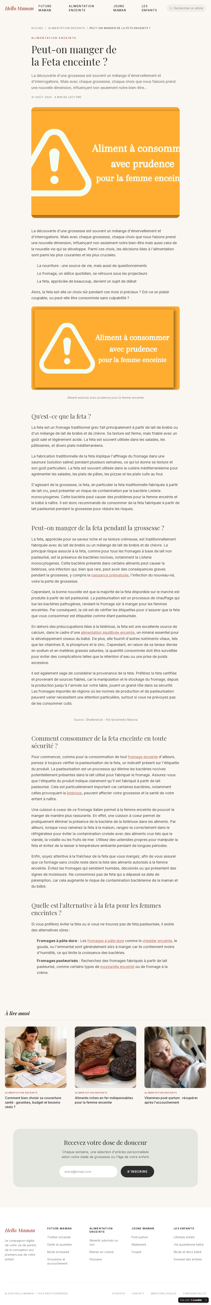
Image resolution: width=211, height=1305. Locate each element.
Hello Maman (19, 8)
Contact (138, 1293)
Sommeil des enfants (188, 1259)
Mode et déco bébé (188, 1252)
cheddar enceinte (157, 941)
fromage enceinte (143, 757)
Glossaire (95, 1259)
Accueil (37, 28)
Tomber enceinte (59, 1237)
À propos (118, 1293)
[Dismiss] (206, 1300)
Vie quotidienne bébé (189, 1244)
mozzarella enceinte (117, 966)
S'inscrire (137, 1171)
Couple (136, 1252)
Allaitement (138, 1244)
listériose (74, 793)
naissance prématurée (110, 575)
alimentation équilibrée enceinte (108, 632)
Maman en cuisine (101, 1252)
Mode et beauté (58, 1252)
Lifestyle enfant (184, 1237)
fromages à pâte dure (105, 941)
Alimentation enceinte (66, 28)
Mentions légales (163, 1293)
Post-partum (139, 1237)
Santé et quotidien (59, 1244)
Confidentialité (194, 1293)
